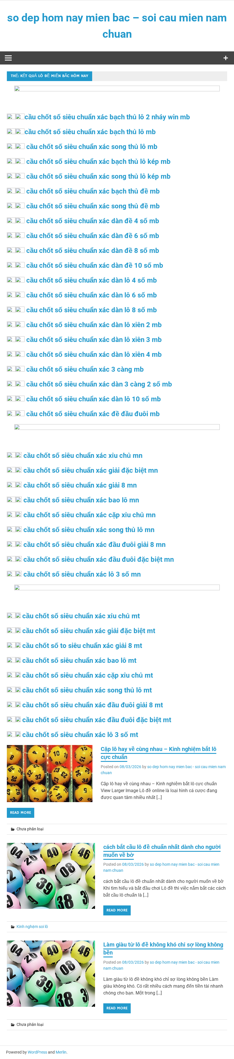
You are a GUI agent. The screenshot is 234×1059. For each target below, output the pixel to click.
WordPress (37, 1052)
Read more (20, 812)
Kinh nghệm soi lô (32, 926)
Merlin (61, 1052)
